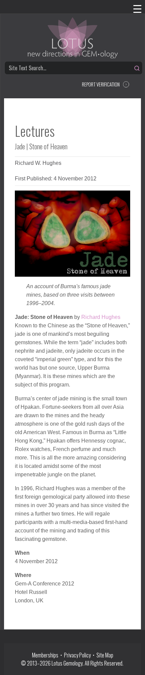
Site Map (104, 655)
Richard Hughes (100, 317)
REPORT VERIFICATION (101, 84)
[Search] (137, 68)
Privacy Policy (77, 655)
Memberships (46, 655)
